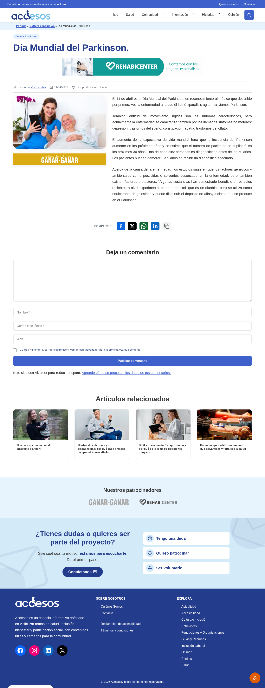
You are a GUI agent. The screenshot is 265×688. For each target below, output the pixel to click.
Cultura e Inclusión (42, 25)
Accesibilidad (190, 613)
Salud (130, 14)
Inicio (114, 14)
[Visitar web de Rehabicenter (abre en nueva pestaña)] (158, 504)
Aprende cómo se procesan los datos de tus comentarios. (126, 373)
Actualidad (188, 606)
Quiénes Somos (112, 606)
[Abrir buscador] (249, 15)
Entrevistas (189, 626)
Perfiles (186, 658)
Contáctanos (80, 572)
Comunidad (150, 14)
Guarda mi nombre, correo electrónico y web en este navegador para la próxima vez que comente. (80, 349)
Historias (208, 14)
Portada (21, 25)
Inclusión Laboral (193, 645)
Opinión (233, 14)
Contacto (249, 4)
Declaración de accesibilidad (121, 623)
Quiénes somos (228, 4)
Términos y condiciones (117, 630)
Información (180, 14)
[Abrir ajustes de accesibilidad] (254, 677)
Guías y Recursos (193, 639)
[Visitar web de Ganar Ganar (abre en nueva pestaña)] (108, 504)
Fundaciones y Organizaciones (202, 632)
